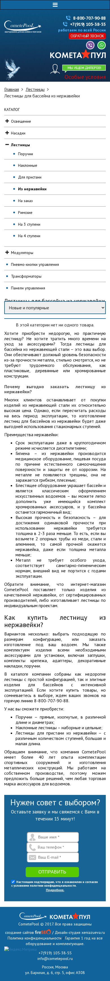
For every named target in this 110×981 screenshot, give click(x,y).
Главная (11, 89)
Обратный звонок (87, 35)
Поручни (25, 153)
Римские (25, 212)
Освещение (21, 121)
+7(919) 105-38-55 (88, 24)
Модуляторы (22, 252)
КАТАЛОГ (12, 109)
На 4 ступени (29, 235)
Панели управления (28, 288)
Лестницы (35, 89)
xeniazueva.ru (93, 932)
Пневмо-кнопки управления (35, 264)
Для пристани (29, 177)
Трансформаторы (26, 276)
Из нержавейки (32, 188)
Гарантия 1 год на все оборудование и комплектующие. (64, 941)
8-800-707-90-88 (89, 18)
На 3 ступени (29, 224)
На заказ (25, 200)
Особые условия (85, 77)
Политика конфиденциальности (34, 938)
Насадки (18, 133)
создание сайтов (19, 932)
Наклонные (27, 165)
